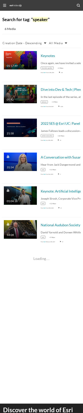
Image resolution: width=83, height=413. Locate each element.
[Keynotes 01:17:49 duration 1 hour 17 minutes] (20, 59)
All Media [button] (56, 43)
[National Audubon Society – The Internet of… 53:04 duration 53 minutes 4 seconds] (20, 229)
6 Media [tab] (10, 29)
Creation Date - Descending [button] (22, 43)
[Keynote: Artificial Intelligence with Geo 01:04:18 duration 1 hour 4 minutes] (20, 195)
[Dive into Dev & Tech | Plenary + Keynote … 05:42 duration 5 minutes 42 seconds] (20, 93)
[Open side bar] (5, 5)
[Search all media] (78, 5)
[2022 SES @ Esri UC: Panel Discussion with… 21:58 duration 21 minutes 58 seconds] (20, 127)
